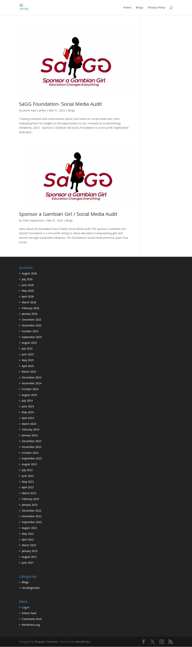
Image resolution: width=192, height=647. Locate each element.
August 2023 (29, 464)
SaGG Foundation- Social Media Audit (60, 103)
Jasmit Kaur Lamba (34, 110)
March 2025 (29, 371)
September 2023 (32, 458)
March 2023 (29, 493)
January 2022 (30, 551)
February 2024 (30, 429)
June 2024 (28, 406)
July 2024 (27, 400)
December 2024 (31, 377)
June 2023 (28, 476)
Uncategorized (30, 588)
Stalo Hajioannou (33, 220)
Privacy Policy (156, 7)
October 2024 (30, 389)
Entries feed (29, 613)
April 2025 (28, 366)
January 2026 (30, 314)
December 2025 (31, 319)
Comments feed (31, 619)
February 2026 (30, 308)
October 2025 (30, 331)
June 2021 (28, 562)
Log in (25, 607)
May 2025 (28, 360)
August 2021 (29, 557)
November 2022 (31, 516)
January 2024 (30, 435)
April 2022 (28, 539)
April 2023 (28, 487)
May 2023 (28, 481)
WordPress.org (31, 625)
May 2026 (28, 290)
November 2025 (31, 325)
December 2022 (31, 510)
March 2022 (29, 545)
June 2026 (28, 285)
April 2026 (28, 296)
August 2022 (29, 528)
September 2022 (32, 522)
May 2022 (28, 533)
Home (127, 7)
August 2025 (29, 342)
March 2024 (29, 424)
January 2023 (30, 505)
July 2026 (27, 279)
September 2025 (32, 337)
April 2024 (28, 418)
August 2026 (29, 273)
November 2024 (31, 383)
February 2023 (30, 499)
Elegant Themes (46, 641)
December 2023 (31, 441)
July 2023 (27, 470)
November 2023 (31, 447)
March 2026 (29, 302)
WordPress (82, 641)
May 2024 (28, 412)
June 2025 (28, 354)
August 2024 (29, 395)
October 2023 (30, 452)
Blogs (139, 7)
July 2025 (27, 348)
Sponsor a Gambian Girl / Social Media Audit (68, 214)
